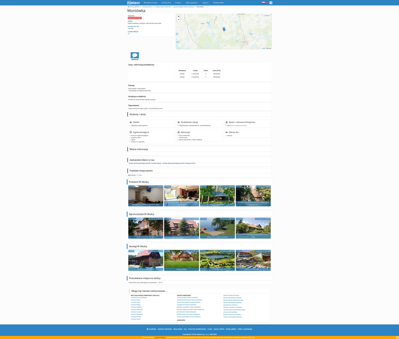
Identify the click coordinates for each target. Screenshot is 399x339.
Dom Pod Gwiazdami (145, 269)
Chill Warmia (217, 269)
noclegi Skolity (136, 317)
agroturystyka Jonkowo (231, 295)
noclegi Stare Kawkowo (139, 297)
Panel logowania (245, 329)
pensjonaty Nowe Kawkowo (186, 312)
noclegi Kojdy (135, 302)
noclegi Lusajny (136, 312)
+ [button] (178, 16)
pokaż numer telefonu (134, 18)
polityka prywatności (197, 329)
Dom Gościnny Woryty (146, 237)
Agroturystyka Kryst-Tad (181, 237)
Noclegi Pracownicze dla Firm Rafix (145, 205)
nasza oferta (219, 329)
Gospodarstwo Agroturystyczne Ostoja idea (253, 235)
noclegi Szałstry (136, 307)
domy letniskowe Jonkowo (232, 298)
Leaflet (263, 48)
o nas (210, 329)
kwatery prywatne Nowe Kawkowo (189, 307)
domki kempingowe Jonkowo (233, 300)
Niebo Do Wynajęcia (253, 269)
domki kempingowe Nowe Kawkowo (189, 300)
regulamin (177, 329)
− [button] (178, 19)
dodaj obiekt (231, 329)
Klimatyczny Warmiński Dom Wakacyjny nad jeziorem (253, 203)
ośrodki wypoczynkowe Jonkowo (234, 310)
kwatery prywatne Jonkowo (232, 307)
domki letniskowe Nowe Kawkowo (188, 302)
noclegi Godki (135, 319)
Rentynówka (182, 269)
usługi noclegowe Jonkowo (232, 317)
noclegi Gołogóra (137, 309)
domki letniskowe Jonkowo (232, 302)
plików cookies (160, 337)
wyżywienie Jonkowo (230, 305)
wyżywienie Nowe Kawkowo (186, 305)
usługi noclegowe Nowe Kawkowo (189, 317)
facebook (152, 329)
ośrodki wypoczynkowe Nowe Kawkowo (190, 309)
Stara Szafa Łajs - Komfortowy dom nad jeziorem (181, 203)
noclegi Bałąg (135, 305)
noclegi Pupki (135, 300)
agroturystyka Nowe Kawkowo (187, 297)
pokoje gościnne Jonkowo (232, 314)
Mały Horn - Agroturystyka (217, 237)
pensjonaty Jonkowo (230, 312)
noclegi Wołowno (137, 314)
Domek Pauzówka (217, 205)
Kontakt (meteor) (165, 329)
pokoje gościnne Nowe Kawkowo (188, 314)
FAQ (185, 329)
